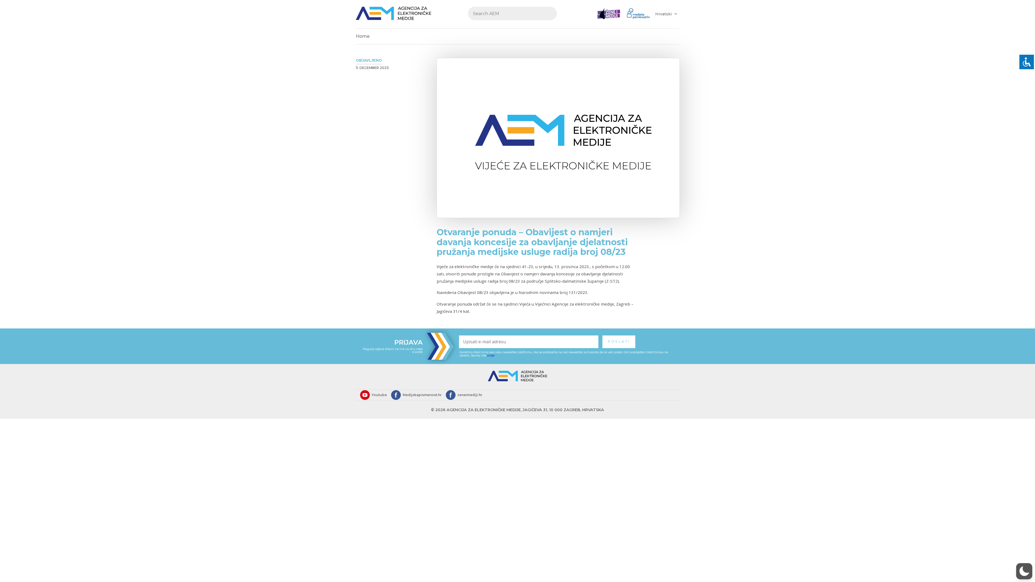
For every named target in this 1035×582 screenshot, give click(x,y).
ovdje (491, 355)
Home (363, 36)
